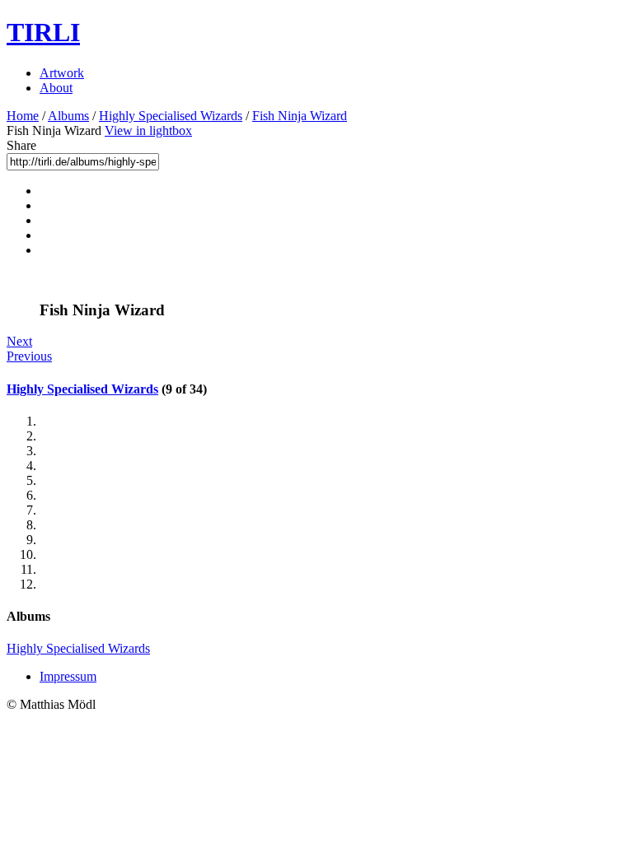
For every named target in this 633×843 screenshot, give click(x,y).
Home (23, 116)
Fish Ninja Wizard (299, 116)
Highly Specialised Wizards (170, 116)
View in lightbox (148, 130)
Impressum (68, 676)
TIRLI (43, 32)
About (56, 88)
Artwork (62, 73)
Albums (68, 116)
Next (19, 341)
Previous (29, 356)
